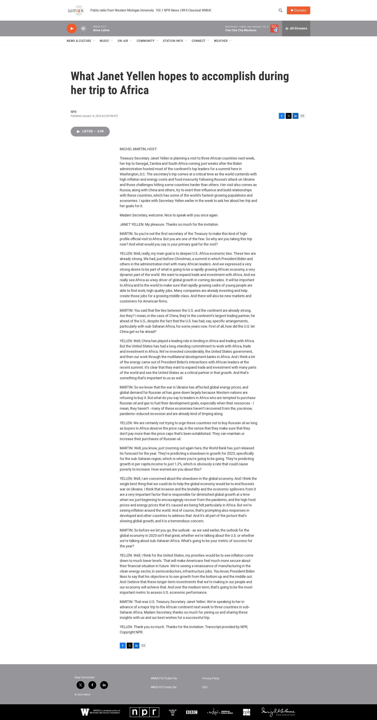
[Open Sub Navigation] (94, 40)
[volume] (83, 28)
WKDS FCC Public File (164, 687)
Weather (221, 40)
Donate (300, 10)
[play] (72, 28)
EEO (205, 687)
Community (146, 40)
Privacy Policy (210, 678)
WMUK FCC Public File (164, 678)
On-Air (123, 40)
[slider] (89, 28)
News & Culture (79, 40)
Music (104, 40)
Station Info (173, 40)
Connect (199, 40)
